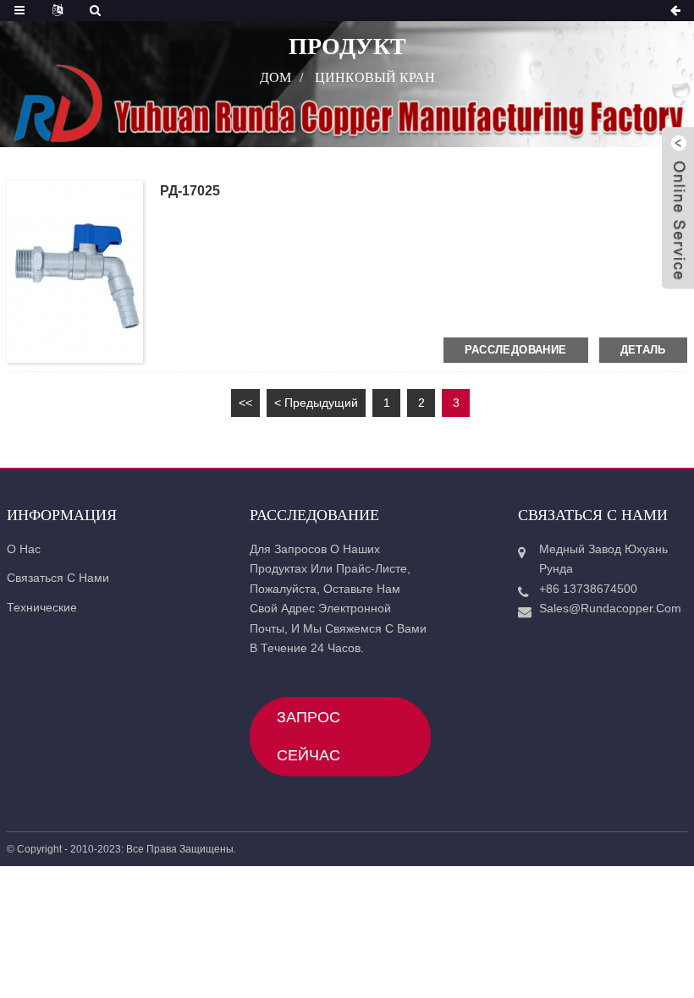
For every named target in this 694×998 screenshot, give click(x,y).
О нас (24, 549)
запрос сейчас (308, 736)
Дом (275, 76)
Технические (42, 607)
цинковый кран (375, 76)
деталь (643, 349)
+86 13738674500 (588, 588)
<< (245, 402)
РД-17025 (190, 191)
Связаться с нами (58, 577)
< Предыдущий (316, 402)
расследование (516, 349)
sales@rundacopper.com (606, 608)
